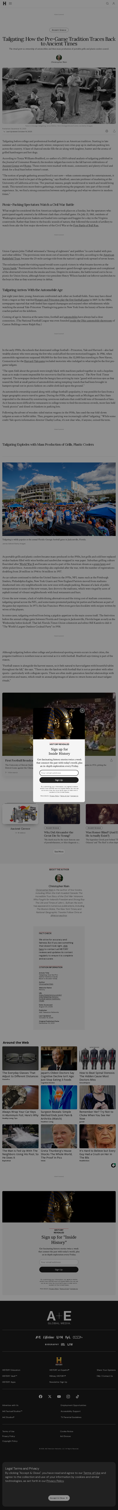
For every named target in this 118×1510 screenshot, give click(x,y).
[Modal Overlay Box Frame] (59, 755)
